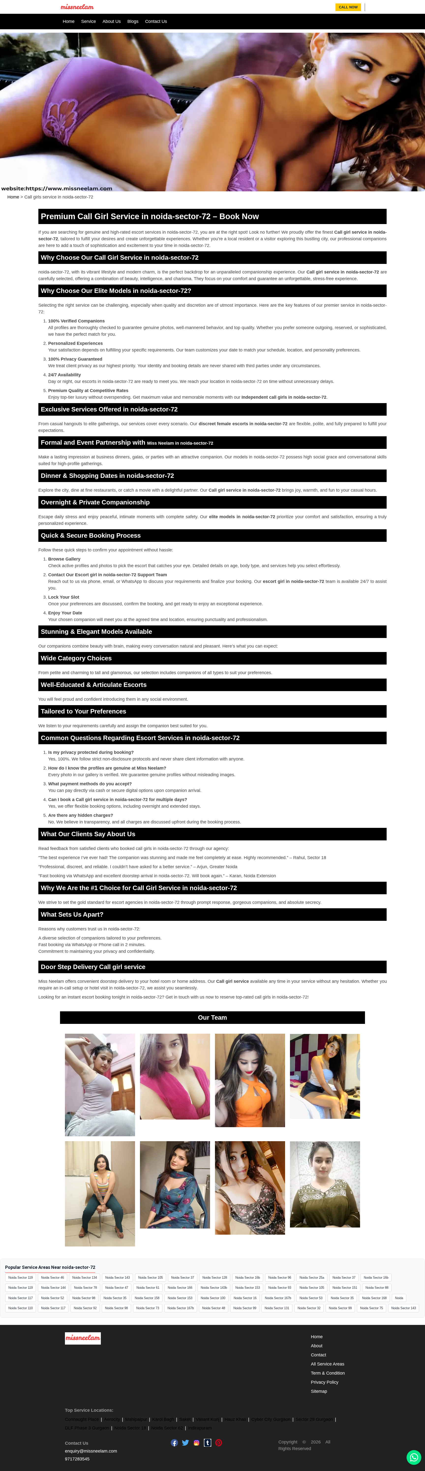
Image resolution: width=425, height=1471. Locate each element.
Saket (185, 1419)
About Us (112, 21)
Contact (318, 1354)
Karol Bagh (163, 1419)
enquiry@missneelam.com (91, 1451)
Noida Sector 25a (312, 1277)
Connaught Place (82, 1419)
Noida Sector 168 (374, 1298)
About (316, 1345)
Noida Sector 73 (147, 1308)
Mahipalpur (136, 1419)
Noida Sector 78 (85, 1287)
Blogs (132, 21)
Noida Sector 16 (245, 1298)
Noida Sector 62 (167, 1428)
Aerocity (112, 1419)
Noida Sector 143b (214, 1287)
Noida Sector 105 (150, 1277)
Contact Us (156, 21)
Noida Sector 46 (52, 1277)
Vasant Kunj (207, 1419)
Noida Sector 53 (311, 1298)
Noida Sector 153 (247, 1287)
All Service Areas (327, 1364)
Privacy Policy (324, 1382)
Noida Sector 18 (130, 1428)
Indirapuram (200, 1428)
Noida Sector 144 (53, 1287)
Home (69, 21)
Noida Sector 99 (244, 1308)
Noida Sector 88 (376, 1287)
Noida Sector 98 (83, 1298)
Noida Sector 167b (278, 1298)
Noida (399, 1298)
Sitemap (319, 1391)
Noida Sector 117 (20, 1298)
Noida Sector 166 (180, 1287)
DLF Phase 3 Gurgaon (87, 1428)
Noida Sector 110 (20, 1308)
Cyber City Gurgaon (270, 1419)
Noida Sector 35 (115, 1298)
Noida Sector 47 (116, 1287)
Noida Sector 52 (52, 1298)
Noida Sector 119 (20, 1277)
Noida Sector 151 (345, 1287)
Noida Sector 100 (213, 1298)
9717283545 (77, 1458)
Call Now (348, 7)
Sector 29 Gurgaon (314, 1419)
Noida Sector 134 (84, 1277)
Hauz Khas (235, 1419)
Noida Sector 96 (279, 1277)
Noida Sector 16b (247, 1277)
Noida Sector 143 (117, 1277)
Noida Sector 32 (309, 1308)
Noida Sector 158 (147, 1298)
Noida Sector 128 (214, 1277)
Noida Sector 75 (371, 1308)
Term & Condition (328, 1373)
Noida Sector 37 (182, 1277)
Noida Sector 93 (279, 1287)
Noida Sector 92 (85, 1308)
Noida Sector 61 (148, 1287)
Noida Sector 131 (277, 1308)
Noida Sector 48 (213, 1308)
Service (88, 21)
